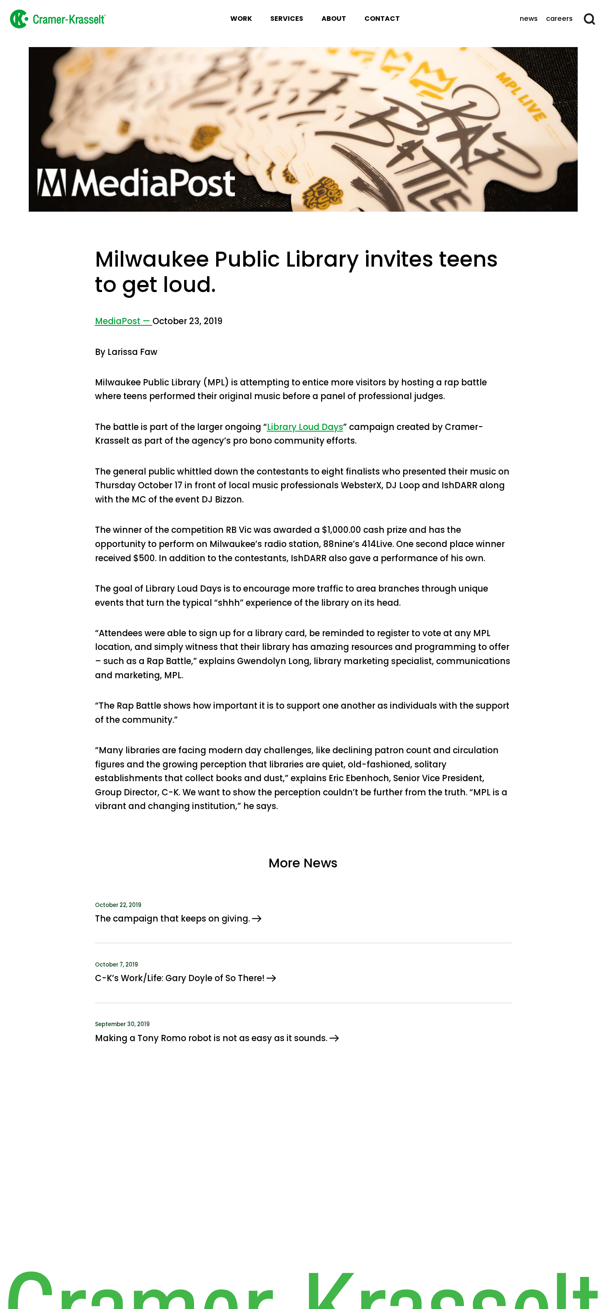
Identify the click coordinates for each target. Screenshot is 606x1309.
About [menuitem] (334, 18)
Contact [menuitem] (382, 18)
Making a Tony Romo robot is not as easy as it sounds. (212, 1038)
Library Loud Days (305, 427)
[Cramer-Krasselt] (58, 18)
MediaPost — (123, 321)
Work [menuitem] (241, 18)
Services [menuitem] (286, 18)
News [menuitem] (529, 18)
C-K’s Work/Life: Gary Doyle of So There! (181, 978)
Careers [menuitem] (559, 18)
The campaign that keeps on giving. (173, 918)
